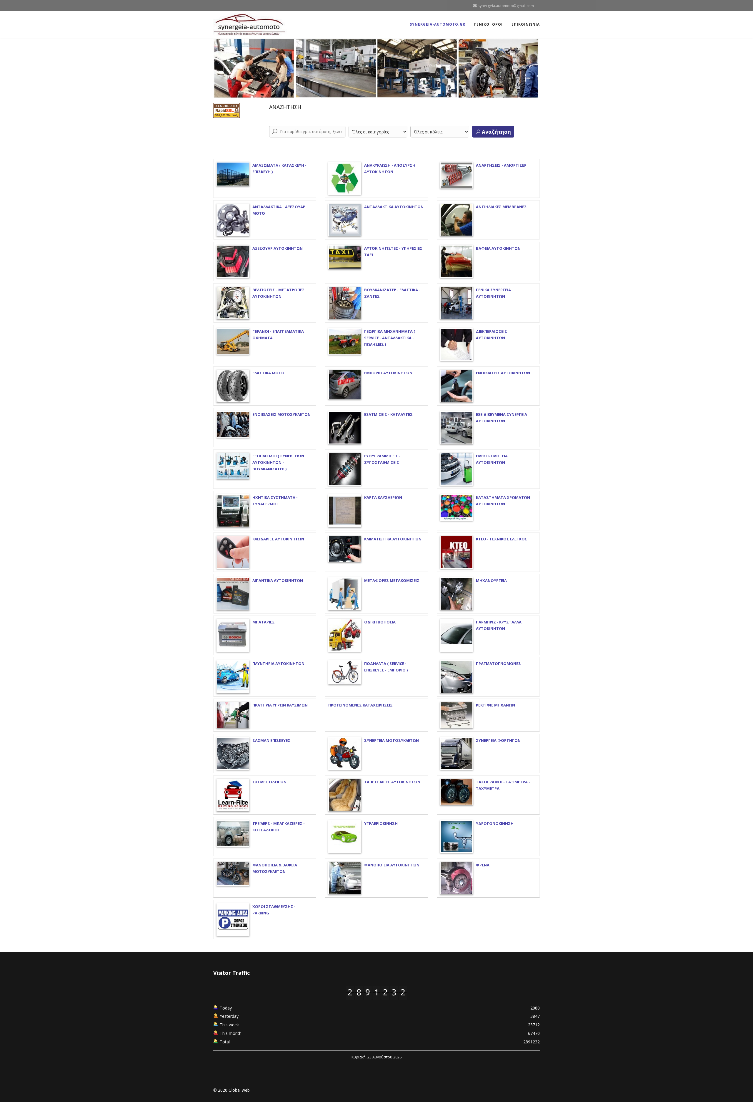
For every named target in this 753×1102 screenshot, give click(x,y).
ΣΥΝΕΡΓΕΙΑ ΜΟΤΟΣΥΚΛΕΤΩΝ (391, 740)
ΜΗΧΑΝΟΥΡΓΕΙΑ (491, 580)
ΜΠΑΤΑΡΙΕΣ (263, 622)
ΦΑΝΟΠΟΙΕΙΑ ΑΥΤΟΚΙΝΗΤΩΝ (391, 865)
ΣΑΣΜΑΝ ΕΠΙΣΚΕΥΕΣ (271, 740)
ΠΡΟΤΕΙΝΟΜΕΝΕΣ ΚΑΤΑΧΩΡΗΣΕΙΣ (360, 705)
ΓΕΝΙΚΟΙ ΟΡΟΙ (488, 24)
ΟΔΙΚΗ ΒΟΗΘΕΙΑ (380, 622)
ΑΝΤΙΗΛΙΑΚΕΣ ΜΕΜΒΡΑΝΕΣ (501, 206)
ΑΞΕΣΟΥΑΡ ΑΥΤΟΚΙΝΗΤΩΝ (277, 248)
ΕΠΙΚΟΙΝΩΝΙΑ (526, 24)
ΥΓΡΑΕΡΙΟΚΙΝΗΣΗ (381, 823)
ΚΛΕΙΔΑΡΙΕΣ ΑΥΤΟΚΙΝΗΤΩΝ (278, 539)
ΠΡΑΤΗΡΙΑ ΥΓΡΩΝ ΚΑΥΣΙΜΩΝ (280, 705)
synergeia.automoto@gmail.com (506, 5)
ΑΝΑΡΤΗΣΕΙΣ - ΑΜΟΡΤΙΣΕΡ (501, 165)
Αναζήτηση (496, 131)
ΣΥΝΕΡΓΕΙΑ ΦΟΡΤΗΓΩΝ (498, 740)
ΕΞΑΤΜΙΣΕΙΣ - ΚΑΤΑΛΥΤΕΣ (388, 414)
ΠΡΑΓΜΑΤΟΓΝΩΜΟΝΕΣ (498, 663)
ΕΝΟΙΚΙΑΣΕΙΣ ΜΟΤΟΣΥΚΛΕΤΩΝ (281, 414)
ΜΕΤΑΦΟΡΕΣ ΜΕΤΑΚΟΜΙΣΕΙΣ (391, 580)
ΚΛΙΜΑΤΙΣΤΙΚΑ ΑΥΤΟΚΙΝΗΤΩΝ (393, 539)
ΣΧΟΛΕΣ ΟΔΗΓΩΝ (269, 782)
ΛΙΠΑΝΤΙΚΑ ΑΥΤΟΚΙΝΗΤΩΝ (277, 580)
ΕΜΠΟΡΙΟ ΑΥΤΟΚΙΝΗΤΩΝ (388, 372)
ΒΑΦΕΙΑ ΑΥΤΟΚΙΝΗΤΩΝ (498, 248)
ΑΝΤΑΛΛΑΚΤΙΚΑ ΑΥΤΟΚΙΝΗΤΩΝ (394, 206)
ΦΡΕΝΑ (482, 865)
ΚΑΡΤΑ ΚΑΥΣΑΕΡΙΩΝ (383, 497)
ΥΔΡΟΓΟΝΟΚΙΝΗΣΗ (495, 823)
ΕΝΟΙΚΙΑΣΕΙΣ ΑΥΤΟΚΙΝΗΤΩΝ (503, 372)
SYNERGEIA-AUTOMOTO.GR (437, 24)
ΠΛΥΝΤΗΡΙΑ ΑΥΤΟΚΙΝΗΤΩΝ (278, 663)
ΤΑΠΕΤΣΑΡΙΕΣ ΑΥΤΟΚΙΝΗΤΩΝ (392, 782)
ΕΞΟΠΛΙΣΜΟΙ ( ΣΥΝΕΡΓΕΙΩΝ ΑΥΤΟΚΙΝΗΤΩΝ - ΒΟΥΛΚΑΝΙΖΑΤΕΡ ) (278, 462)
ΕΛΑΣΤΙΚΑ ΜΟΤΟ (268, 372)
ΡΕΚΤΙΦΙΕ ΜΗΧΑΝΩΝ (495, 705)
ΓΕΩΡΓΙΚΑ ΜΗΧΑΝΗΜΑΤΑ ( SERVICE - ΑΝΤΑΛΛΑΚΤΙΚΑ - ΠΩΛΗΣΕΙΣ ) (389, 338)
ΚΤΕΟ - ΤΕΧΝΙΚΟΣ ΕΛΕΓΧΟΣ (501, 539)
